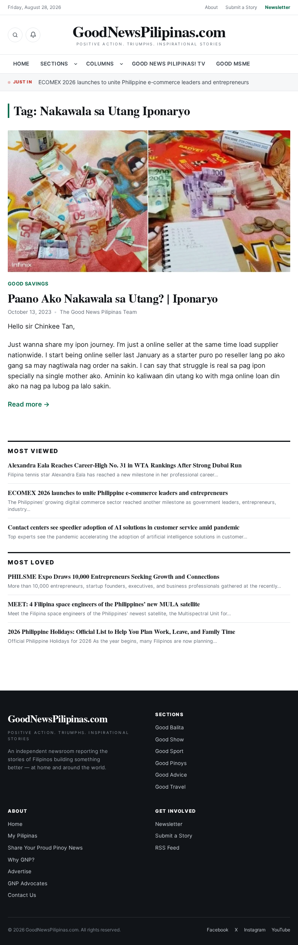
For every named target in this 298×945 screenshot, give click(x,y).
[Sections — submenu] (76, 64)
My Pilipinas (22, 835)
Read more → (29, 404)
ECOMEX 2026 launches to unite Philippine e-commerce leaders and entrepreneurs (143, 82)
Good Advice (171, 775)
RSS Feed (167, 848)
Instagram (254, 930)
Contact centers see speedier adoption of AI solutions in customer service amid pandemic (123, 527)
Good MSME (233, 64)
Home (21, 64)
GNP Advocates (27, 883)
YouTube (281, 930)
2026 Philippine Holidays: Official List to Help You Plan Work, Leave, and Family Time (121, 631)
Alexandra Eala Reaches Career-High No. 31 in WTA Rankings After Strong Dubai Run (125, 464)
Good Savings (28, 284)
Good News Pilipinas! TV (168, 64)
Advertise (19, 871)
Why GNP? (21, 860)
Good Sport (169, 751)
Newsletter (277, 7)
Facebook (218, 930)
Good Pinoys (171, 763)
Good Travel (170, 787)
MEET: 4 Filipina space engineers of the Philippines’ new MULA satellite (104, 603)
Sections (54, 64)
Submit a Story (241, 7)
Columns (100, 64)
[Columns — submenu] (121, 64)
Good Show (169, 739)
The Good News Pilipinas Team (98, 312)
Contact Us (22, 895)
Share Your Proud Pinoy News (45, 848)
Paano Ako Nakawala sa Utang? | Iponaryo (113, 297)
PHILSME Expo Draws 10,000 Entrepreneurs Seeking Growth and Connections (113, 576)
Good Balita (169, 727)
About (211, 7)
